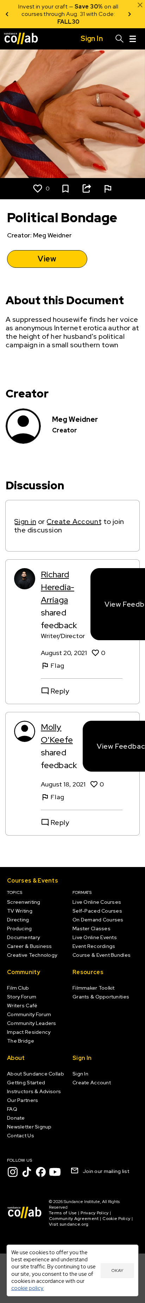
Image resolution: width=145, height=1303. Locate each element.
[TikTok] (26, 1172)
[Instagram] (12, 1172)
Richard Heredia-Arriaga (57, 587)
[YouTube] (55, 1172)
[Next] (129, 14)
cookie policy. (27, 1288)
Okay (117, 1270)
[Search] (119, 38)
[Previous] (7, 14)
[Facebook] (40, 1172)
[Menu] (133, 38)
